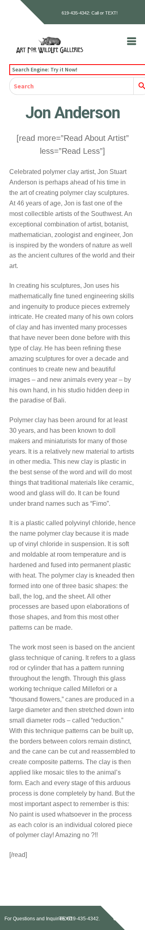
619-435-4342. (83, 919)
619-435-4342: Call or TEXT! (90, 12)
